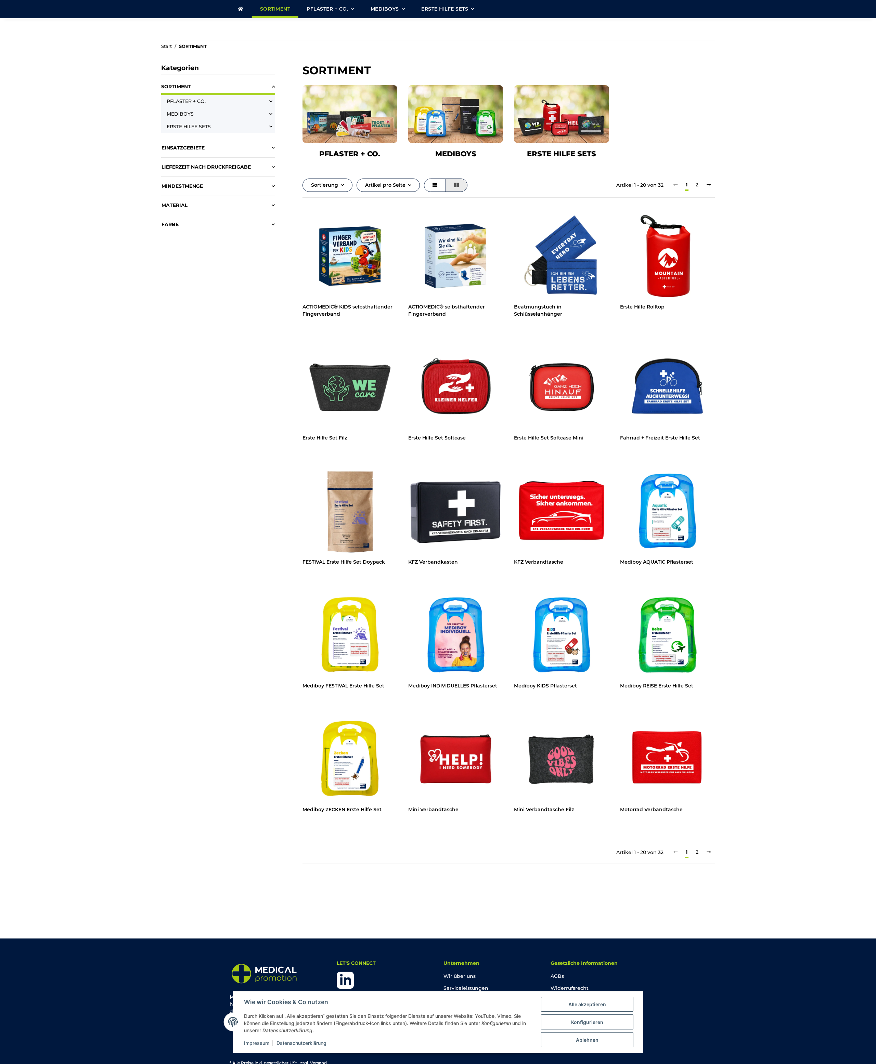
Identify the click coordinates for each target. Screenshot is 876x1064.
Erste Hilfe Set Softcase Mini (548, 438)
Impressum (256, 1043)
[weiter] (709, 185)
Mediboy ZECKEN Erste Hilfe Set (342, 809)
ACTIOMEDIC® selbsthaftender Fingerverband (446, 310)
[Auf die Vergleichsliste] (367, 220)
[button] (435, 185)
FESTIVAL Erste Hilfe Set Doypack (343, 562)
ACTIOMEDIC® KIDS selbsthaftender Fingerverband (347, 310)
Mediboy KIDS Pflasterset (545, 686)
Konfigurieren (587, 1022)
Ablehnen (587, 1040)
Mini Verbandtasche (433, 809)
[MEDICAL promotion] (241, 9)
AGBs (557, 976)
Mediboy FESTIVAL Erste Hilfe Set (343, 686)
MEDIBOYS (455, 153)
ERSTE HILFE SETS (561, 153)
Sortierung (324, 185)
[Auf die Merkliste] (385, 220)
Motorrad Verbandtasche (651, 809)
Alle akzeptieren (587, 1004)
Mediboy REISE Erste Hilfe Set (656, 686)
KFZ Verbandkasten (433, 562)
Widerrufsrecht (570, 988)
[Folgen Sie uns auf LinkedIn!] (345, 980)
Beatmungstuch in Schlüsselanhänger (538, 310)
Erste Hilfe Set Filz (324, 438)
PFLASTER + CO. (349, 153)
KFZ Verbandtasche (538, 562)
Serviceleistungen (465, 988)
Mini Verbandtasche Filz (544, 809)
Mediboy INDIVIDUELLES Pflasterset (452, 686)
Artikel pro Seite (385, 185)
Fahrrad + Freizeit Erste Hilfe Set (660, 438)
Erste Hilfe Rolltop (642, 307)
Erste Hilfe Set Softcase (437, 438)
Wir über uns (459, 976)
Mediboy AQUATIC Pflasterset (656, 562)
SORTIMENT (176, 86)
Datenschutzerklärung (301, 1043)
